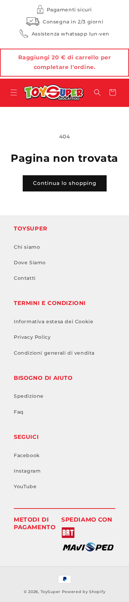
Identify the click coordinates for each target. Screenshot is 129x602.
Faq (19, 412)
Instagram (27, 471)
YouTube (25, 486)
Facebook (27, 455)
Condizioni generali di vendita (54, 353)
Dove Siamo (30, 262)
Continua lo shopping (64, 183)
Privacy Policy (32, 337)
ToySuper (51, 591)
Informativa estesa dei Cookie (53, 321)
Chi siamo (27, 247)
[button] (13, 92)
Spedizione (29, 396)
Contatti (25, 278)
